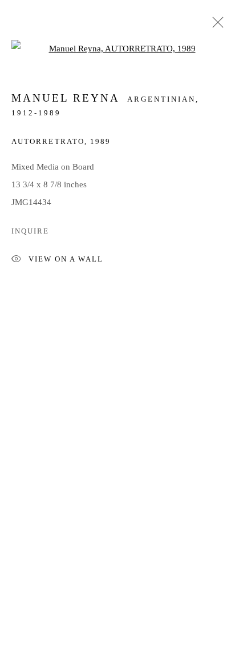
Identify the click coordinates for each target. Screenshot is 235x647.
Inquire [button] (30, 231)
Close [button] (215, 25)
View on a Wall (66, 260)
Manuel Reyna (65, 98)
